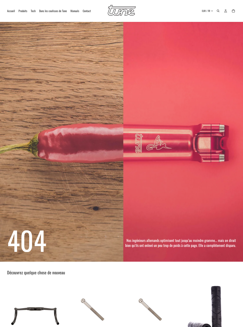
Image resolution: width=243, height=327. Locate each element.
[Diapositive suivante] (57, 309)
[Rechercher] (218, 11)
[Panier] (233, 11)
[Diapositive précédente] (12, 309)
